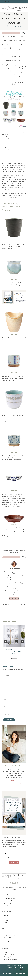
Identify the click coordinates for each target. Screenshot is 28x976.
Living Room (17, 26)
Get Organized (8, 957)
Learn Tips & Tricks (9, 935)
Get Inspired (7, 903)
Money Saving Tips (9, 920)
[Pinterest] (5, 1)
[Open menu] (26, 8)
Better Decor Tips (9, 898)
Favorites (7, 922)
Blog (19, 965)
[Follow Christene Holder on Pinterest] (15, 598)
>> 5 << (14, 411)
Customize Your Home (10, 933)
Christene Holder (14, 568)
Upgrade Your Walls (10, 939)
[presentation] (14, 636)
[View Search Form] (25, 2)
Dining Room (11, 25)
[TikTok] (8, 1)
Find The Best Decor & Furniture (13, 918)
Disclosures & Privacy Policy (14, 967)
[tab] (11, 658)
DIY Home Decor (9, 916)
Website (6, 714)
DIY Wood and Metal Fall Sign (7, 607)
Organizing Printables (10, 959)
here (18, 197)
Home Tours (7, 905)
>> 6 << (14, 452)
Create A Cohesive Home (11, 901)
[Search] (24, 785)
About (14, 965)
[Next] (22, 641)
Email (6, 707)
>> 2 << (14, 279)
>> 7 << (14, 490)
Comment (7, 675)
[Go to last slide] (5, 641)
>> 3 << (14, 334)
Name (6, 699)
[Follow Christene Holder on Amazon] (18, 598)
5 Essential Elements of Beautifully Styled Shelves (20, 609)
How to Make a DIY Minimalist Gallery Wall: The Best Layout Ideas (13, 651)
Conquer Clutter (9, 954)
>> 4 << (14, 372)
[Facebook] (11, 1)
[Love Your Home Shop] (21, 969)
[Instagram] (3, 1)
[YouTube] (12, 969)
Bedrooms (4, 25)
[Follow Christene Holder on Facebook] (10, 598)
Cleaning (6, 952)
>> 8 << (14, 524)
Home (8, 965)
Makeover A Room (9, 937)
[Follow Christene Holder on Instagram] (12, 598)
